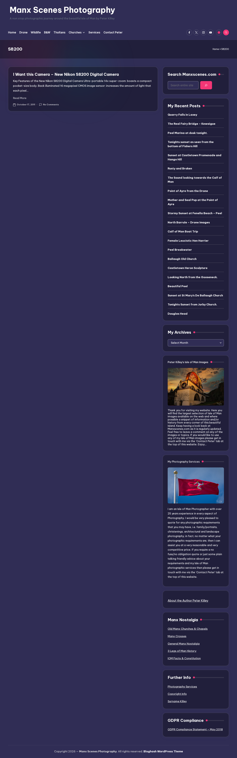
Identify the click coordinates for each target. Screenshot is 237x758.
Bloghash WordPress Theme (163, 751)
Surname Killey (177, 701)
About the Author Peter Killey (188, 600)
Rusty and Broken (180, 168)
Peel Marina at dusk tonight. (187, 133)
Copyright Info (177, 694)
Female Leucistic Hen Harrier (188, 240)
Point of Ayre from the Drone (188, 191)
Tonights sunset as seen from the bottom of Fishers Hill (191, 144)
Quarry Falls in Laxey (182, 114)
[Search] (206, 85)
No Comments (51, 104)
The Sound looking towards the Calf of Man (195, 180)
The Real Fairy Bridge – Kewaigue (191, 123)
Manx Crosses (177, 636)
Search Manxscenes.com (192, 74)
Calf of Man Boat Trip (183, 231)
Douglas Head (178, 313)
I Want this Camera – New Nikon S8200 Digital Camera (66, 74)
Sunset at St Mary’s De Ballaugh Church (195, 295)
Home (216, 49)
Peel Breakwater (180, 249)
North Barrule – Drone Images (189, 222)
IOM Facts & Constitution (184, 658)
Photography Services (182, 686)
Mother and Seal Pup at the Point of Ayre (193, 202)
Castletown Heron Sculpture (187, 268)
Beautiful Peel (178, 286)
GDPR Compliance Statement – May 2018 (195, 729)
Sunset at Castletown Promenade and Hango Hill (194, 157)
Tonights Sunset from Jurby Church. (192, 304)
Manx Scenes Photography (62, 10)
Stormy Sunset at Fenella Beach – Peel (195, 213)
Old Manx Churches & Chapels (188, 629)
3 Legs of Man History (182, 651)
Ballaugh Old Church (182, 259)
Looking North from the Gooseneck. (193, 277)
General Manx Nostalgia (184, 643)
